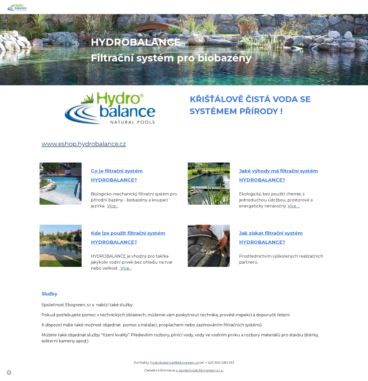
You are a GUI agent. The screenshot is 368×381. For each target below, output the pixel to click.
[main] (208, 49)
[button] (9, 372)
